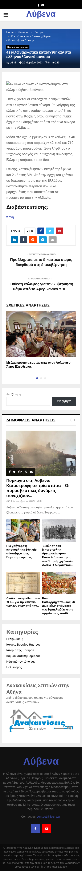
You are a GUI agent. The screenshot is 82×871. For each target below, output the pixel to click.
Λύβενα (41, 15)
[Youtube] (46, 828)
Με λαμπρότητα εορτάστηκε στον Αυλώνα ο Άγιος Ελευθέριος (38, 365)
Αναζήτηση (13, 394)
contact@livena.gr (49, 816)
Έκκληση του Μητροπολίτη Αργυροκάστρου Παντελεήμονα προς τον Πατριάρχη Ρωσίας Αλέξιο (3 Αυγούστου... (58, 555)
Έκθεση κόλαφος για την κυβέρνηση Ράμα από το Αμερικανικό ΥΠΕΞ (41, 286)
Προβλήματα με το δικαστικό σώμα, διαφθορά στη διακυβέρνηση (41, 262)
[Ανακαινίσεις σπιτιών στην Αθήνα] (41, 732)
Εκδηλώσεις (14, 639)
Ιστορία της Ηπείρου (20, 650)
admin (13, 62)
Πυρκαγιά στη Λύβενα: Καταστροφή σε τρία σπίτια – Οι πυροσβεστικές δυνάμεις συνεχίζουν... (38, 488)
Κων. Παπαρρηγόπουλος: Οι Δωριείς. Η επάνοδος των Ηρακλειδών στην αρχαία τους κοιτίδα (58, 606)
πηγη (10, 217)
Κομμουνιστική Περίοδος (23, 656)
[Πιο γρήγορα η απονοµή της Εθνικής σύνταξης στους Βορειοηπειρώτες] (23, 530)
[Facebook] (35, 828)
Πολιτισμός (14, 667)
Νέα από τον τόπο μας (17, 47)
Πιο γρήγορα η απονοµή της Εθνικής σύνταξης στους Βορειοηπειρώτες (21, 551)
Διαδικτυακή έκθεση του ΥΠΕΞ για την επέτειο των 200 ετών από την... (23, 602)
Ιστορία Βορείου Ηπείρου (23, 644)
